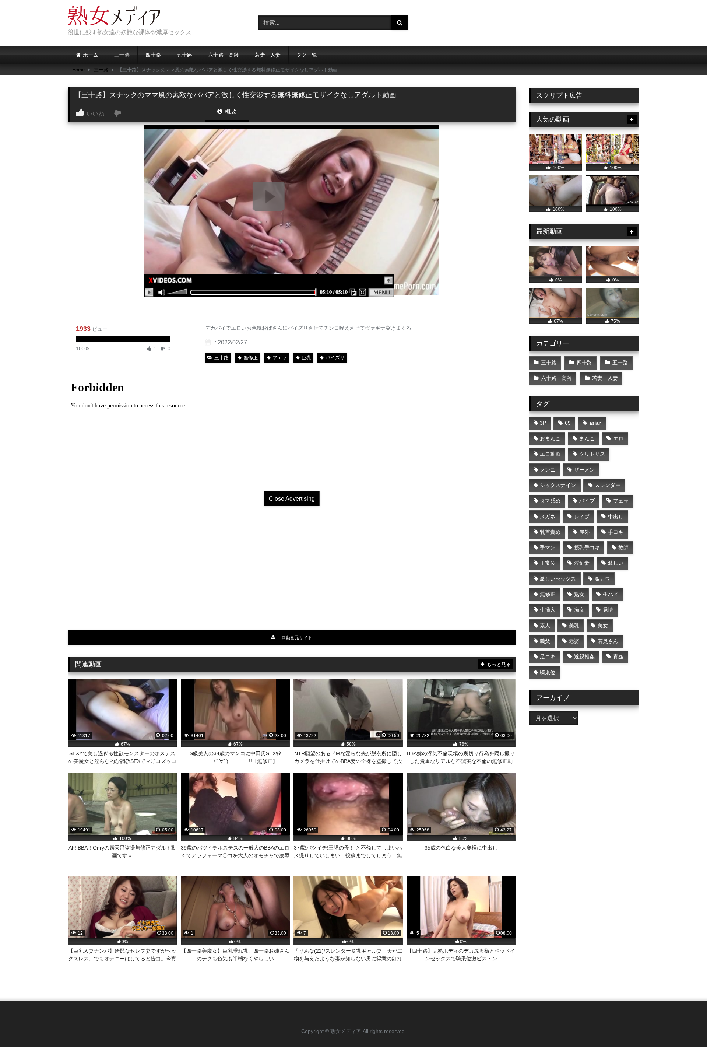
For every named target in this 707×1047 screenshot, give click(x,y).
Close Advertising (292, 499)
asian (595, 423)
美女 (603, 625)
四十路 (153, 55)
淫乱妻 (582, 563)
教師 (623, 547)
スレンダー (607, 485)
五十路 (184, 55)
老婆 (574, 641)
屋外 (584, 532)
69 (568, 423)
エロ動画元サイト (294, 637)
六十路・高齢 (223, 55)
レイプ (582, 516)
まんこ (587, 438)
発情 (608, 610)
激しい (615, 563)
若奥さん (608, 641)
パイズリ (335, 357)
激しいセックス (558, 579)
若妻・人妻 (268, 55)
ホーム (90, 55)
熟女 (579, 594)
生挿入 (547, 610)
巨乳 (306, 357)
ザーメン (584, 470)
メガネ (547, 516)
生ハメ (610, 594)
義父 (545, 641)
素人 (545, 625)
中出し (615, 516)
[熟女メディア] (114, 17)
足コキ (547, 656)
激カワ (602, 579)
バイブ (587, 501)
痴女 (579, 610)
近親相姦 (584, 656)
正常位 (547, 563)
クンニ (547, 470)
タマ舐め (550, 501)
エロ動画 (550, 454)
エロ (618, 438)
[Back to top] (684, 1025)
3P (543, 423)
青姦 (618, 656)
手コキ (615, 532)
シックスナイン (558, 485)
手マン (547, 547)
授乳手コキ (587, 547)
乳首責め (550, 532)
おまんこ (550, 438)
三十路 (122, 55)
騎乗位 (547, 672)
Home (78, 70)
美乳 (574, 625)
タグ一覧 (306, 55)
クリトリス (592, 454)
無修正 (250, 357)
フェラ (279, 357)
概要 (230, 111)
